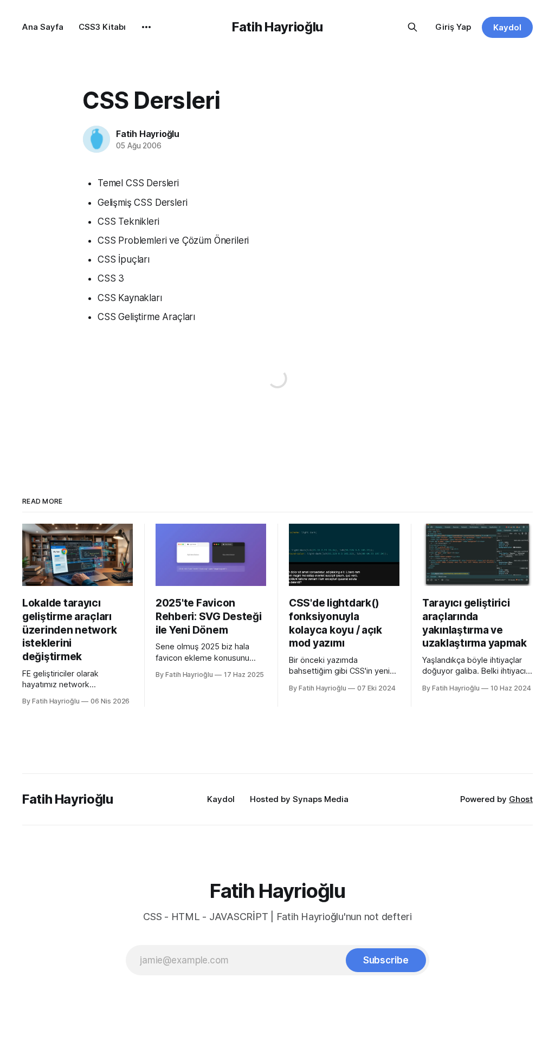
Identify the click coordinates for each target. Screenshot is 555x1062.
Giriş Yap (453, 27)
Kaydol (507, 27)
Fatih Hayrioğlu (277, 27)
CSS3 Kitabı (102, 27)
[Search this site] (412, 27)
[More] (146, 27)
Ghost (521, 799)
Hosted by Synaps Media (299, 799)
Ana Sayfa (42, 27)
